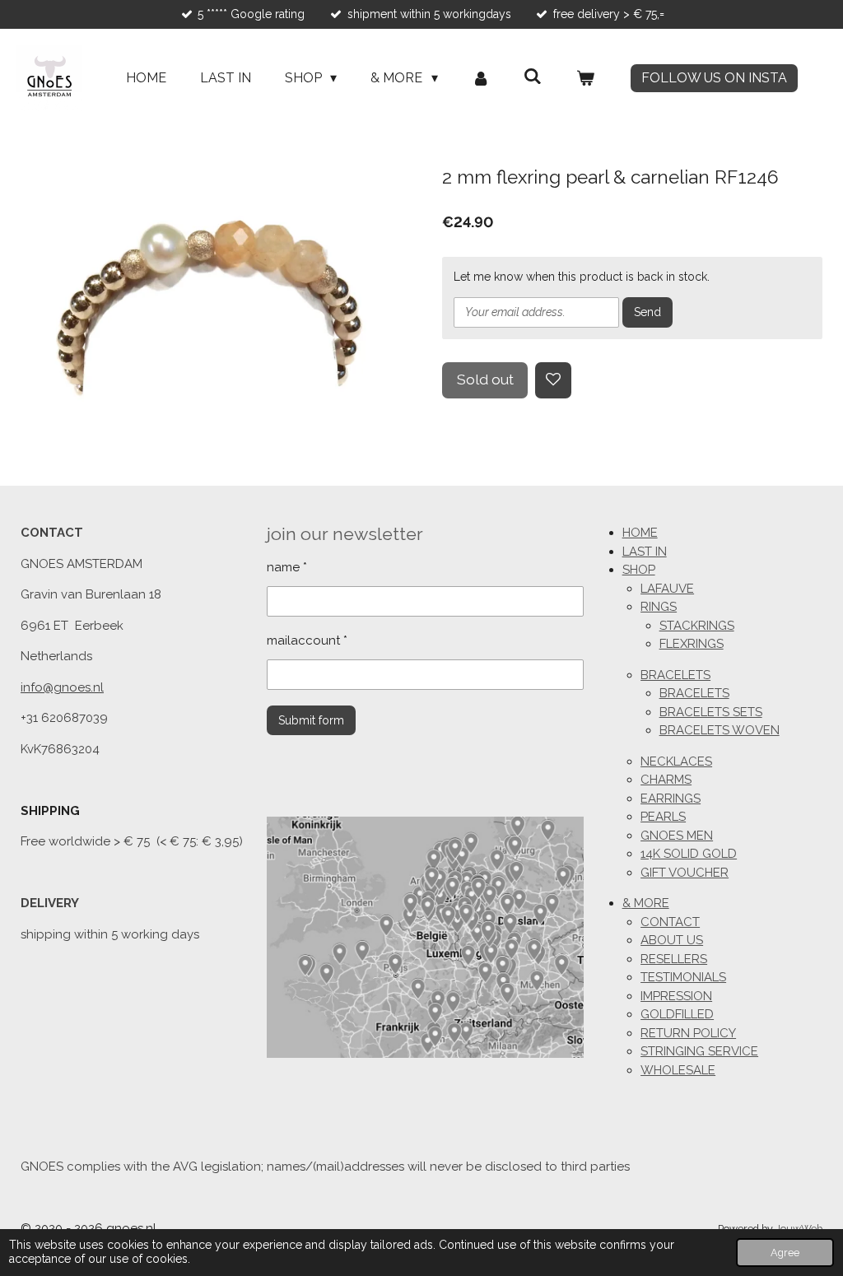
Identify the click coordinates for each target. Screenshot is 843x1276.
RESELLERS (673, 959)
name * (287, 567)
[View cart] (585, 78)
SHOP (638, 569)
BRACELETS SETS (710, 712)
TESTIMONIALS (683, 977)
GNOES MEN (676, 835)
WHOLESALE (677, 1070)
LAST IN (644, 551)
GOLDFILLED (677, 1014)
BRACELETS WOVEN (719, 730)
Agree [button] (785, 1252)
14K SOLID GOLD (688, 853)
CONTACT (670, 922)
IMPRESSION (676, 996)
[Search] (532, 76)
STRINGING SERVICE (699, 1051)
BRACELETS (675, 675)
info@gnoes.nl (62, 687)
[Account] (481, 78)
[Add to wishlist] (553, 380)
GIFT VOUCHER (684, 872)
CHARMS (666, 779)
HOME (640, 532)
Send (647, 312)
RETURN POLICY (688, 1033)
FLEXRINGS (691, 643)
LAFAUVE (667, 588)
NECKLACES (676, 761)
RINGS (658, 606)
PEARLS (663, 816)
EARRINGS (670, 798)
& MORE (645, 903)
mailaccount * (307, 640)
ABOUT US (671, 940)
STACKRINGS (696, 625)
